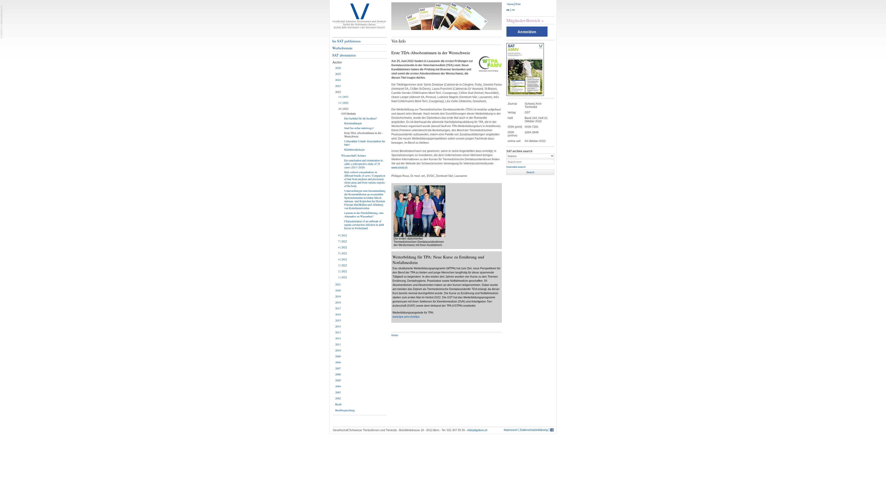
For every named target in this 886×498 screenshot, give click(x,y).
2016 (338, 314)
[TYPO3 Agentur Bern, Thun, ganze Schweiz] (1, 21)
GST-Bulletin (348, 113)
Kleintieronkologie (354, 149)
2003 (338, 392)
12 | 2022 (343, 96)
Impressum (511, 430)
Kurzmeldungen (353, 123)
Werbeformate (342, 48)
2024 (338, 80)
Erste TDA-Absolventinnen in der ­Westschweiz (363, 134)
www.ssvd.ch (399, 167)
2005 (338, 380)
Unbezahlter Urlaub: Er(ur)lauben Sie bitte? (364, 142)
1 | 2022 (342, 277)
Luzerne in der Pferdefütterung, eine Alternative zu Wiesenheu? (363, 214)
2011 (338, 344)
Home (510, 4)
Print (518, 4)
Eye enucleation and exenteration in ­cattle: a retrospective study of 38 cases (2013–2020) (364, 163)
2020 (338, 290)
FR (513, 10)
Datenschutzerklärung (534, 430)
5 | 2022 (342, 253)
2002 (338, 398)
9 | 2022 (342, 235)
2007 (338, 368)
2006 (338, 374)
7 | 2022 (342, 241)
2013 (338, 332)
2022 (338, 92)
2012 (338, 338)
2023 (338, 86)
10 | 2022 (343, 108)
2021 (338, 284)
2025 (338, 74)
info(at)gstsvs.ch (477, 430)
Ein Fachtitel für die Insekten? (360, 118)
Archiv (337, 62)
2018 (338, 302)
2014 (338, 326)
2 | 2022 (342, 271)
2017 (338, 308)
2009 (338, 356)
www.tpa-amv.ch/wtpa (405, 316)
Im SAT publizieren (346, 41)
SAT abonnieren (344, 55)
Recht (338, 404)
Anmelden (527, 32)
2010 (338, 350)
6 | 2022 (342, 247)
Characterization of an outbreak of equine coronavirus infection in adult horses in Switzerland (364, 224)
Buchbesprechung (345, 410)
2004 (338, 386)
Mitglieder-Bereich (523, 20)
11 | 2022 (343, 102)
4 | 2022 (342, 259)
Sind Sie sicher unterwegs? (359, 128)
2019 (338, 296)
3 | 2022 (342, 265)
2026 (338, 68)
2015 (338, 320)
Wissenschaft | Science (353, 155)
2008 (338, 362)
